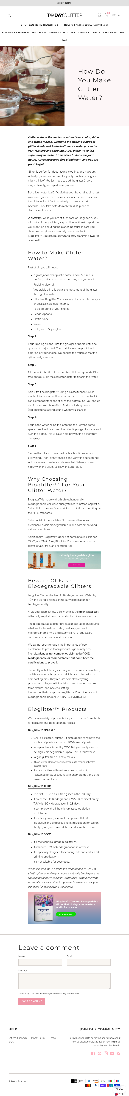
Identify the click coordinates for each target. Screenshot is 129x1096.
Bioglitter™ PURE (39, 786)
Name (21, 956)
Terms (53, 1038)
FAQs (11, 1042)
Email (69, 956)
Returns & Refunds (18, 1038)
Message (22, 970)
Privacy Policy (38, 1038)
